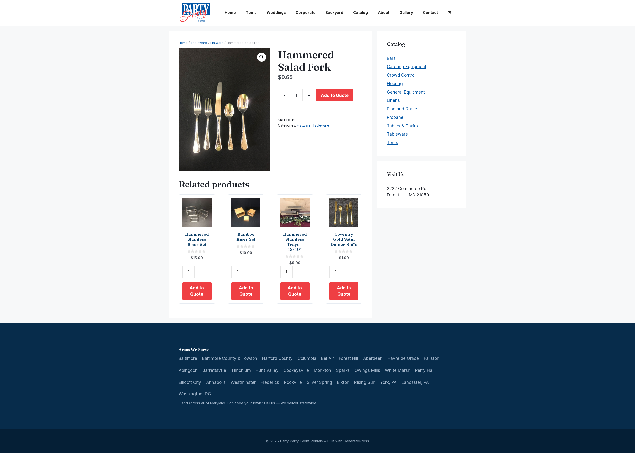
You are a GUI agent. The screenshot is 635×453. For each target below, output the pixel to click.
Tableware (199, 43)
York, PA (388, 382)
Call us (269, 403)
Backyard (334, 12)
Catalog (360, 12)
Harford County (277, 358)
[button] (261, 57)
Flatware (216, 43)
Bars (391, 58)
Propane (395, 117)
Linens (393, 100)
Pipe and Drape (402, 108)
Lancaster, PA (415, 382)
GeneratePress (356, 441)
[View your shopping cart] (449, 12)
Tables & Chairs (402, 125)
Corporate (306, 12)
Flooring (395, 83)
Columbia (307, 358)
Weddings (276, 12)
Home (230, 12)
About (383, 12)
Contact (430, 12)
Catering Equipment (406, 66)
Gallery (406, 12)
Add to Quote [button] (197, 291)
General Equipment (406, 92)
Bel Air (327, 358)
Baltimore (188, 358)
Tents (251, 12)
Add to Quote (335, 95)
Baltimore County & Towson (229, 358)
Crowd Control (401, 75)
